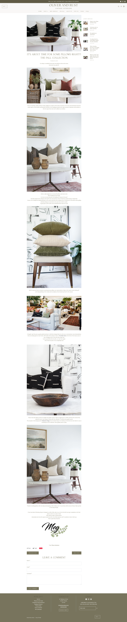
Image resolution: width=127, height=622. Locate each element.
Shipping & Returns (38, 604)
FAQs (87, 11)
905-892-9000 (63, 607)
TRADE (82, 11)
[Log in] (121, 6)
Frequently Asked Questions (38, 602)
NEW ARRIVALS (54, 11)
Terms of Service (38, 608)
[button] (4, 6)
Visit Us (76, 11)
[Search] (118, 6)
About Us (69, 11)
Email (28, 567)
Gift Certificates (38, 609)
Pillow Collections (55, 545)
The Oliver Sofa (62, 336)
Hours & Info (63, 610)
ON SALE (62, 11)
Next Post (76, 552)
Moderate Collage (46, 421)
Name (28, 560)
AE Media (39, 617)
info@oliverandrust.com (63, 605)
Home (40, 11)
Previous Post (33, 552)
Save (41, 548)
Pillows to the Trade (38, 601)
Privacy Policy (38, 606)
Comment (29, 574)
